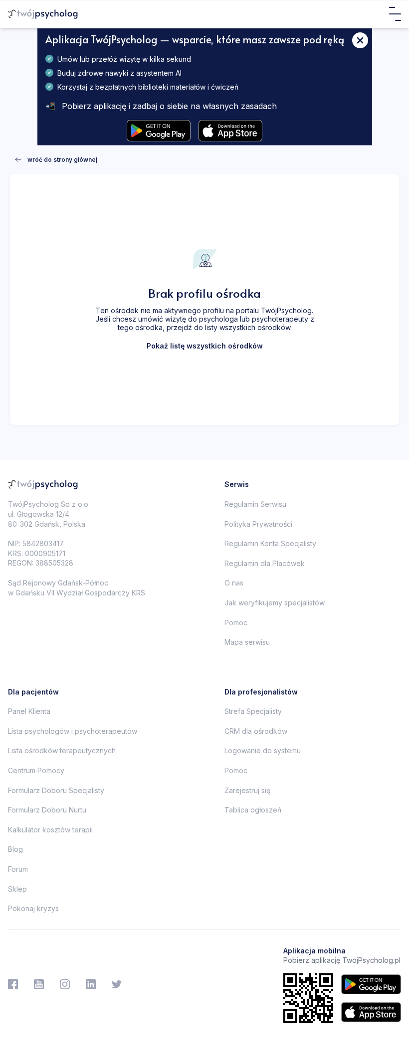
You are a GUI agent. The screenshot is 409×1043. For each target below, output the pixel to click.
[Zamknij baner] (360, 40)
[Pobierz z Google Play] (159, 130)
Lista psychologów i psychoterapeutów (72, 731)
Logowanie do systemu (262, 750)
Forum (18, 869)
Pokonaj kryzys (33, 908)
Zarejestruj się (247, 790)
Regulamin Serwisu (255, 504)
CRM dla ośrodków (255, 731)
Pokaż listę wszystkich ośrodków (205, 346)
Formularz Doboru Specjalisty (56, 790)
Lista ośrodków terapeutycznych (62, 750)
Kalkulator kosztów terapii (50, 829)
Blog (15, 849)
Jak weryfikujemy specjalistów (274, 602)
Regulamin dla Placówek (264, 563)
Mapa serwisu (247, 642)
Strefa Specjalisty (253, 711)
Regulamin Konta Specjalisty (270, 543)
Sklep (17, 889)
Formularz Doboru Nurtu (47, 810)
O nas (233, 583)
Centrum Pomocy (36, 770)
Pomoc (235, 622)
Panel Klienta (29, 711)
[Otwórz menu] (395, 14)
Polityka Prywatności (258, 524)
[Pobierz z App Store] (230, 130)
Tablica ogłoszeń (252, 810)
